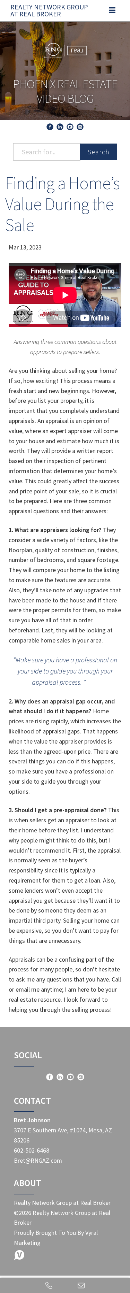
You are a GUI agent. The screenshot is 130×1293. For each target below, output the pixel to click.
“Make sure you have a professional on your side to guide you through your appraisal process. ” (65, 670)
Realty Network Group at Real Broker (49, 9)
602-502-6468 (31, 1150)
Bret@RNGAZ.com (38, 1160)
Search (98, 151)
